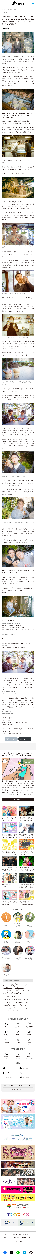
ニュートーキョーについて (15, 1089)
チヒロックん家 (19, 1002)
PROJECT (29, 1057)
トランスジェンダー (21, 984)
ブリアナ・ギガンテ (19, 1008)
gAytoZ (16, 993)
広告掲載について (26, 1237)
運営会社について (8, 1237)
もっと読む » (27, 794)
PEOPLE (7, 1043)
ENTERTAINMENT (12, 9)
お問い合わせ (17, 1237)
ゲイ (12, 984)
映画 (4, 993)
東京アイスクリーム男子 (9, 999)
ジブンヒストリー (7, 1002)
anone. (20, 999)
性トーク (26, 999)
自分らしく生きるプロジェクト (11, 1011)
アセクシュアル (7, 990)
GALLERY (18, 1043)
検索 (31, 980)
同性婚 (26, 1002)
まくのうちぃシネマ (25, 990)
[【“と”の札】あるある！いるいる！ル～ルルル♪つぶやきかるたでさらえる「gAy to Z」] (18, 769)
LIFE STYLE (18, 1027)
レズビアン (6, 984)
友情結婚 (5, 1005)
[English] (31, 1086)
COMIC (18, 1035)
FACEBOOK (9, 1077)
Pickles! (10, 993)
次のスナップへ (25, 739)
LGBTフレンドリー (15, 1005)
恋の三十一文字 (16, 996)
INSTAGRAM (26, 1077)
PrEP (23, 1005)
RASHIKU (6, 1057)
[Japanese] (11, 1086)
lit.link (7, 1068)
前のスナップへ (11, 739)
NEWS (6, 1027)
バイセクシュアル (7, 987)
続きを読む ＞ (18, 799)
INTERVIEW (7, 1035)
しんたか (28, 1008)
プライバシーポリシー (24, 1234)
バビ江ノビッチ (7, 1008)
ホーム (3, 9)
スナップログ (6, 996)
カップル (16, 990)
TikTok (8, 1072)
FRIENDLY (18, 1057)
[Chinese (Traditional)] (21, 1086)
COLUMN (29, 1035)
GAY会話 (22, 993)
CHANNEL (29, 1043)
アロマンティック (19, 987)
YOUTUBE (25, 1068)
